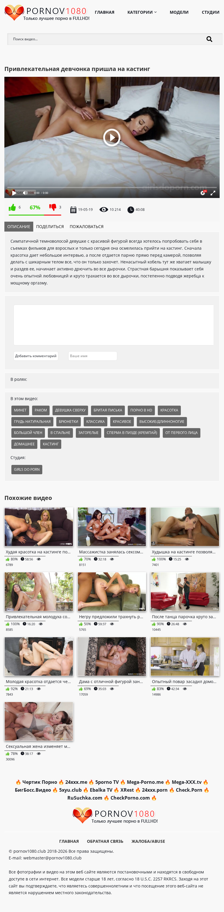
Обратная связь (105, 841)
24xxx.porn (155, 790)
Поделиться (50, 226)
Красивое (122, 421)
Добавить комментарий (36, 355)
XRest (127, 790)
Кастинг (51, 444)
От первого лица (181, 432)
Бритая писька (108, 410)
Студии (211, 12)
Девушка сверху (70, 410)
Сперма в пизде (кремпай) (132, 432)
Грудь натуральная (32, 421)
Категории (140, 12)
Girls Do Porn (27, 469)
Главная (104, 12)
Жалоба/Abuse (148, 841)
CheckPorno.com (130, 798)
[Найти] (209, 39)
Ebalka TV (101, 790)
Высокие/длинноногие (161, 421)
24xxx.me (76, 782)
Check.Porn (189, 790)
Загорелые (88, 432)
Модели (179, 12)
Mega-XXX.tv (187, 782)
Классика (95, 421)
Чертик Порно (39, 782)
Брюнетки (68, 421)
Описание (18, 226)
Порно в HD (141, 410)
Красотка (169, 410)
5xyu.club (70, 790)
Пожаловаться (87, 226)
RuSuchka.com (84, 798)
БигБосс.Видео (33, 790)
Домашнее (24, 444)
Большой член (28, 432)
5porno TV (107, 782)
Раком (41, 410)
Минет (20, 410)
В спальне (60, 432)
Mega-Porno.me (145, 782)
